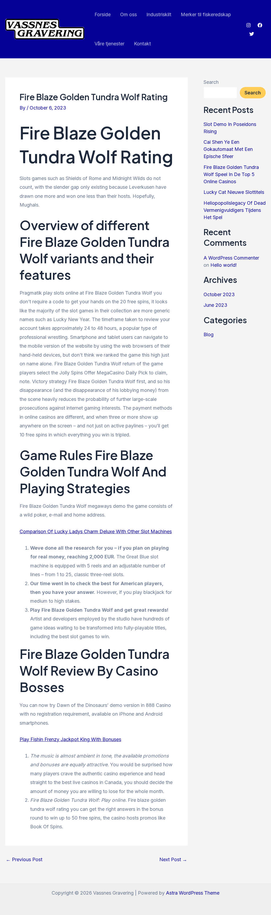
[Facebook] (260, 25)
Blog (209, 334)
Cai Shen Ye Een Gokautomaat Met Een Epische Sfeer (228, 149)
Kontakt (142, 43)
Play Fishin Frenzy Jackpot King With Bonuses (70, 739)
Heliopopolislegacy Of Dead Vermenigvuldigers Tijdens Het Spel (235, 210)
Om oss (128, 14)
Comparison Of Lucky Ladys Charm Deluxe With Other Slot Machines (96, 531)
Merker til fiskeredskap (206, 14)
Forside (102, 14)
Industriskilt (158, 14)
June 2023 (215, 305)
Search (211, 82)
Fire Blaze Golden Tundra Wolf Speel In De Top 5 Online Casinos (231, 174)
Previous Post (24, 859)
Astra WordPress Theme (192, 893)
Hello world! (223, 265)
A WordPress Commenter (231, 258)
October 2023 (219, 294)
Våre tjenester (109, 43)
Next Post (173, 859)
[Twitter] (251, 34)
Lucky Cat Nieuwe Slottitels (234, 192)
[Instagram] (248, 25)
